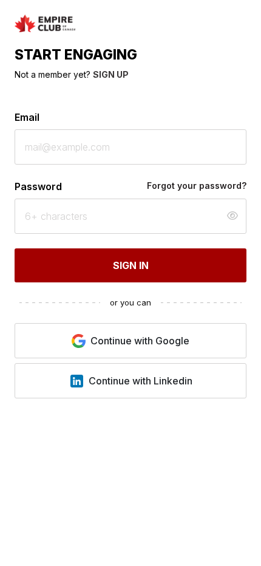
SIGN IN (131, 265)
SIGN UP (111, 74)
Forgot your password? (196, 185)
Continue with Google (139, 341)
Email (27, 117)
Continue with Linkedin (140, 381)
